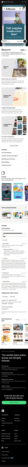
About (15, 433)
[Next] (25, 208)
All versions (10, 303)
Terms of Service (5, 451)
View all (17, 319)
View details (4, 303)
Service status (17, 440)
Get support (5, 296)
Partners (16, 436)
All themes (12, 296)
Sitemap (3, 461)
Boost (7, 52)
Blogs (3, 440)
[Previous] (22, 208)
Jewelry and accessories (7, 423)
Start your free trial (14, 402)
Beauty (3, 420)
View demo (19, 41)
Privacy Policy (5, 454)
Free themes (17, 420)
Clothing (3, 418)
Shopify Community (6, 438)
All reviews (4, 240)
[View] (7, 215)
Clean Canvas (6, 55)
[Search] (22, 2)
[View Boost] (18, 192)
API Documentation (6, 436)
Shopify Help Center (6, 433)
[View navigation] (25, 2)
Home (3, 425)
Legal (15, 438)
